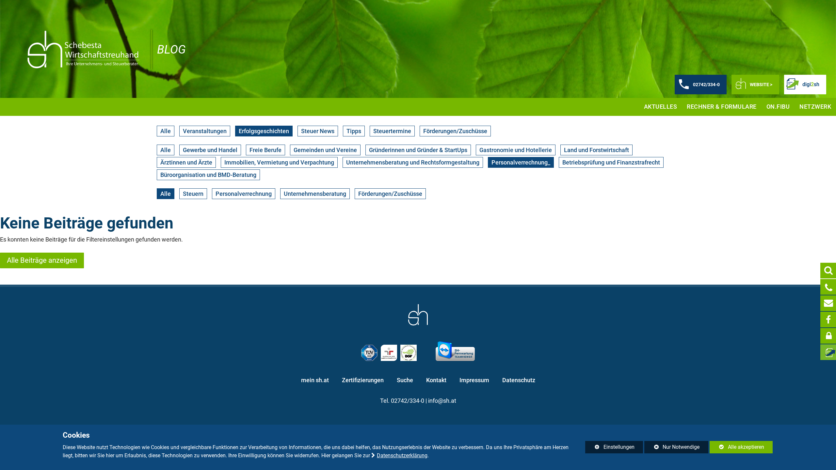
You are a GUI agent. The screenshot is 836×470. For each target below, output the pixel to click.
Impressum (474, 380)
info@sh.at (442, 401)
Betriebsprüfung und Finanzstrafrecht (611, 162)
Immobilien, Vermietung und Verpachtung (279, 162)
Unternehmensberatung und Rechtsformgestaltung (412, 162)
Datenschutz (518, 380)
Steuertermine (392, 131)
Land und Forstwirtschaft (596, 150)
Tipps (353, 131)
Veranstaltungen (205, 131)
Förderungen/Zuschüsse (455, 131)
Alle (165, 131)
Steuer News (317, 131)
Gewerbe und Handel (210, 150)
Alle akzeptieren (737, 447)
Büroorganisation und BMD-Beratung (208, 174)
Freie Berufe (265, 150)
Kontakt (436, 380)
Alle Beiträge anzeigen (42, 260)
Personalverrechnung (244, 193)
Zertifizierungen (363, 380)
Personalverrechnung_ (520, 162)
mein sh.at (315, 380)
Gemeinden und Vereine (325, 150)
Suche (405, 380)
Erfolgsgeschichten (264, 131)
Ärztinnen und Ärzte (186, 162)
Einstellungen (610, 448)
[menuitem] (660, 107)
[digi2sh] (828, 352)
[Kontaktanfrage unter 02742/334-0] (828, 287)
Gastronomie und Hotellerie (515, 150)
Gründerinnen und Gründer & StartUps (418, 150)
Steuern (193, 193)
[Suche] (828, 270)
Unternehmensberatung (315, 193)
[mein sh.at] (828, 336)
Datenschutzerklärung (402, 455)
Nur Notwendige (671, 448)
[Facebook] (828, 319)
